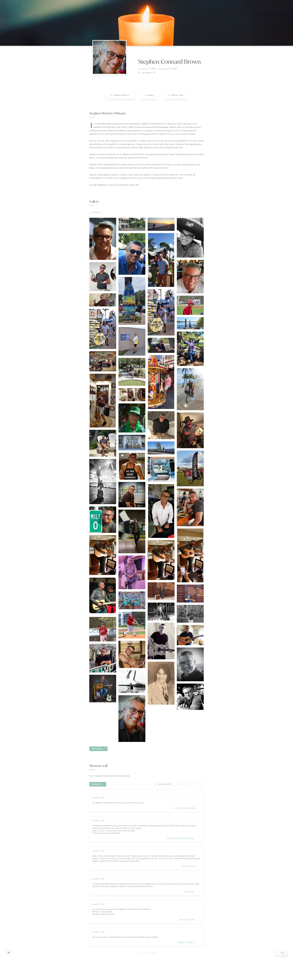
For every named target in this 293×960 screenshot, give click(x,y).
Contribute (96, 784)
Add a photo (97, 749)
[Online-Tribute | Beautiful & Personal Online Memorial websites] (151, 953)
